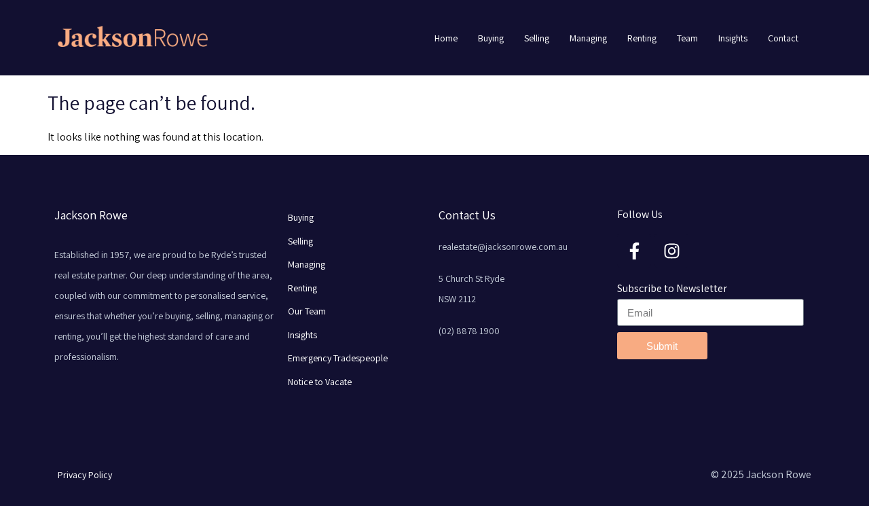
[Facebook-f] (634, 251)
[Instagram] (671, 251)
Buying (491, 38)
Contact (783, 38)
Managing (588, 38)
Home (446, 38)
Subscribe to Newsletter (672, 288)
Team (687, 38)
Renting (642, 38)
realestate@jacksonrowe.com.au (503, 246)
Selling (536, 38)
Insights (732, 38)
